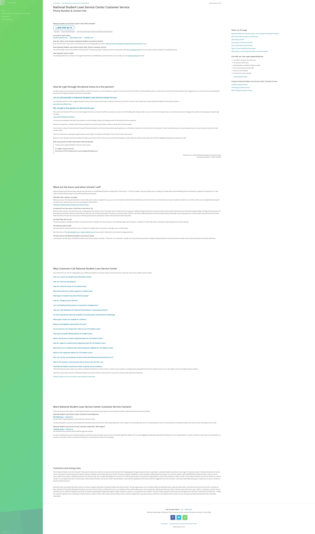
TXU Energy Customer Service (240, 87)
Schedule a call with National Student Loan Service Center (71, 205)
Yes (182, 509)
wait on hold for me (87, 232)
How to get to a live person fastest (241, 42)
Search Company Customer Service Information (16, 13)
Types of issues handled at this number (243, 48)
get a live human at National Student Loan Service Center (124, 44)
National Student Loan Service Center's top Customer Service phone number (255, 34)
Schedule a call (88, 37)
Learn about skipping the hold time (64, 117)
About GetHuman (6, 19)
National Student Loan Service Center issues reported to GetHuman (74, 376)
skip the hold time (133, 56)
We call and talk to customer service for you (244, 36)
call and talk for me (73, 232)
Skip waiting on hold (76, 37)
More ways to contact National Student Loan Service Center (249, 51)
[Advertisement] (102, 70)
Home (3, 10)
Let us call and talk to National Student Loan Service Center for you (85, 97)
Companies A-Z (5, 16)
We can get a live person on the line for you (73, 108)
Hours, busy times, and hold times (242, 45)
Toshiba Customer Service (239, 84)
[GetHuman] (8, 2)
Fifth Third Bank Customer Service (241, 90)
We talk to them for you (60, 37)
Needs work (188, 509)
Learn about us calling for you (62, 104)
